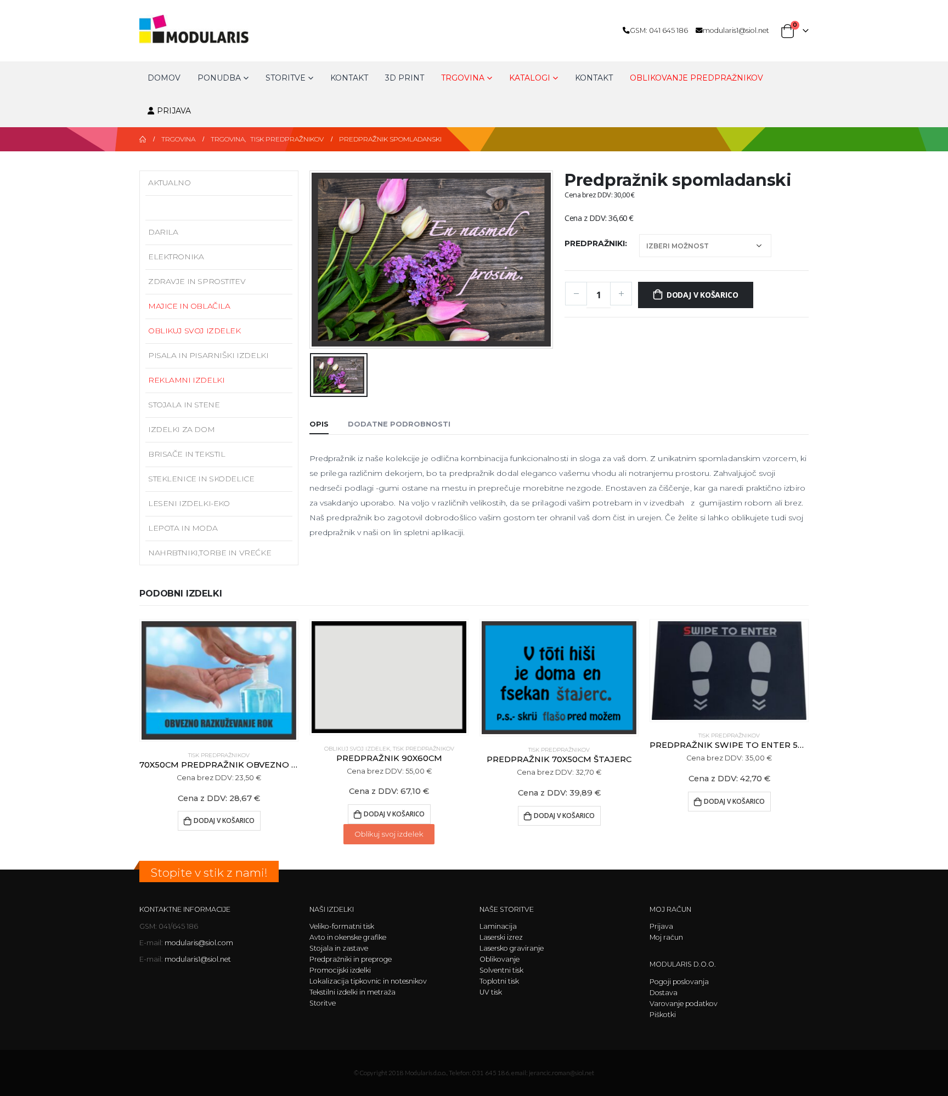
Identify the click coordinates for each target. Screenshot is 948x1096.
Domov (164, 78)
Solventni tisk (501, 970)
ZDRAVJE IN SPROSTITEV (196, 281)
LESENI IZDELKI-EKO (188, 503)
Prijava (174, 111)
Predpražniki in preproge (350, 959)
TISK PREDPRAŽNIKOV (192, 207)
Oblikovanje (499, 959)
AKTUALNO (169, 183)
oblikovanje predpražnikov (696, 78)
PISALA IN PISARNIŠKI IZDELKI (208, 355)
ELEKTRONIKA (176, 257)
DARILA (163, 232)
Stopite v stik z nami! (209, 872)
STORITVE (286, 78)
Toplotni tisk (499, 981)
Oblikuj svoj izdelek (389, 834)
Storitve (322, 1003)
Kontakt (349, 78)
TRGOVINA (462, 78)
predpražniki (595, 243)
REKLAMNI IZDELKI (186, 380)
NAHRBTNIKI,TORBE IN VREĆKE (209, 553)
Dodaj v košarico (702, 294)
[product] (219, 680)
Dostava (664, 993)
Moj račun (666, 937)
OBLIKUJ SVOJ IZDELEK (194, 331)
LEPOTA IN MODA (182, 528)
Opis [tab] (319, 423)
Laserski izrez (501, 937)
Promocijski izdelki (340, 970)
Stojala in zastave (338, 948)
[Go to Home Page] (142, 139)
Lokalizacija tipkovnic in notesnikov (368, 981)
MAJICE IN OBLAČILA (189, 306)
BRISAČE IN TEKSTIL (186, 454)
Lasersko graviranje (511, 948)
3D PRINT (404, 78)
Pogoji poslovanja (679, 982)
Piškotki (663, 1014)
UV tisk (490, 992)
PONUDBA (219, 78)
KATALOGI (529, 78)
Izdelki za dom (181, 429)
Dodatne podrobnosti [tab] (399, 423)
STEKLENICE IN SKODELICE (201, 479)
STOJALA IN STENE (183, 405)
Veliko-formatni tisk (341, 926)
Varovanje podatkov (684, 1004)
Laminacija (498, 926)
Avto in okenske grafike (347, 937)
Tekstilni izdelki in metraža (352, 992)
